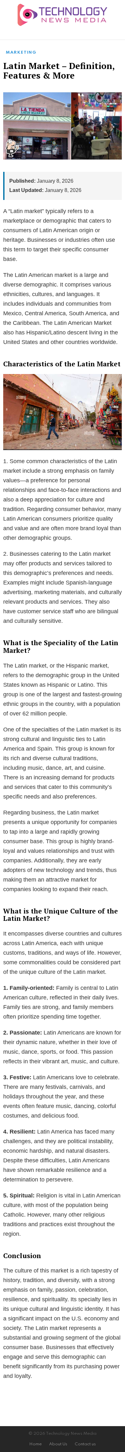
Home (35, 1444)
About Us (58, 1444)
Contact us (85, 1444)
